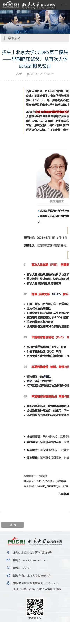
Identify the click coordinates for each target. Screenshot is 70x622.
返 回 (12, 525)
